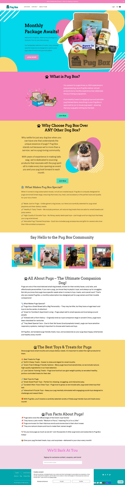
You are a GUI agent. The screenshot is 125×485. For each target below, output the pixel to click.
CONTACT (34, 6)
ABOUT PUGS (43, 6)
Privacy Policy (53, 477)
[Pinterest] (107, 474)
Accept (62, 481)
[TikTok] (110, 474)
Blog (21, 476)
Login (113, 6)
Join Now (62, 116)
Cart (117, 6)
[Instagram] (105, 474)
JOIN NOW (27, 6)
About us (16, 476)
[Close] (123, 1)
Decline (81, 481)
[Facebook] (103, 474)
